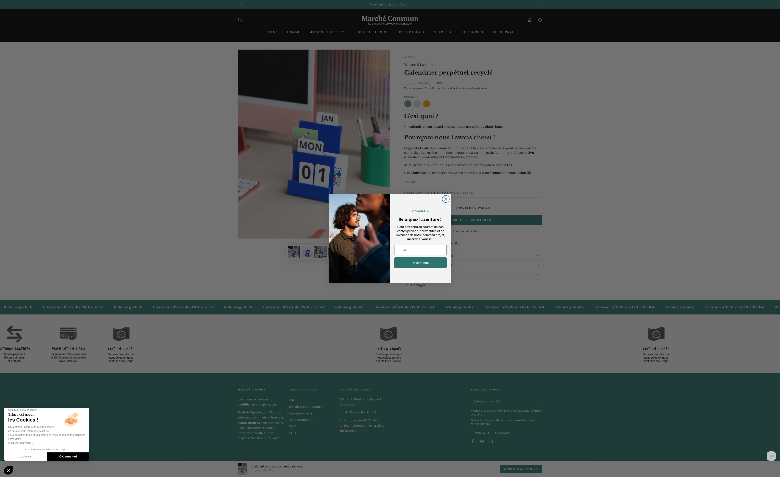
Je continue (420, 263)
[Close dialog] (445, 199)
